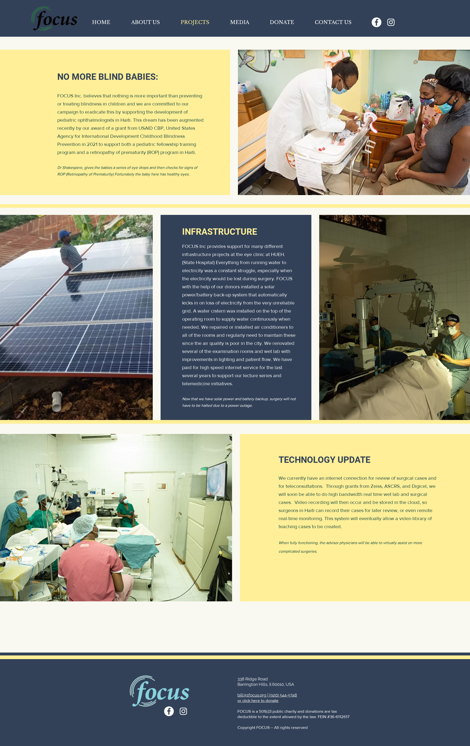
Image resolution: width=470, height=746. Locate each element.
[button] (239, 22)
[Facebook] (376, 22)
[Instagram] (391, 22)
